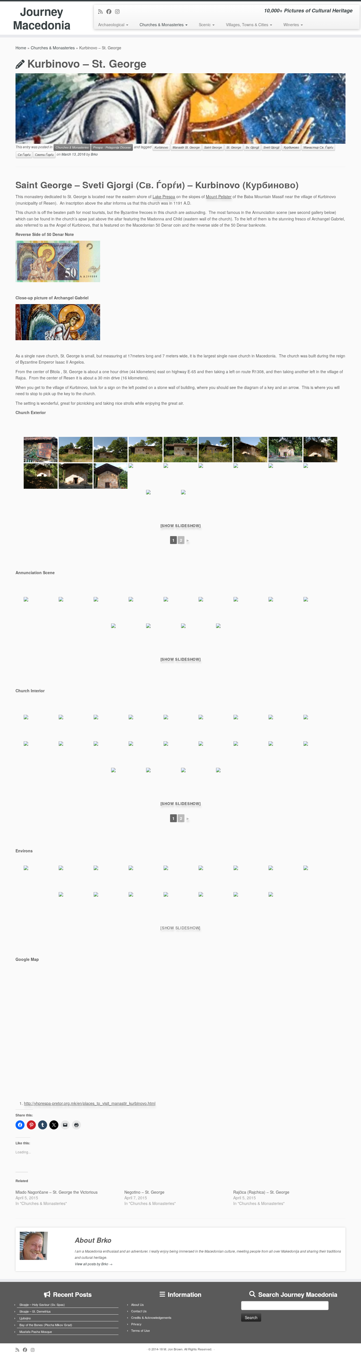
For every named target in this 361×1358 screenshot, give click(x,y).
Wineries (291, 24)
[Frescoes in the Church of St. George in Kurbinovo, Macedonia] (41, 727)
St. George (233, 147)
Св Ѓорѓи (24, 154)
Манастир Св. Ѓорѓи (318, 147)
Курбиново (291, 147)
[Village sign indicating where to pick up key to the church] (41, 449)
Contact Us (139, 1311)
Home (21, 47)
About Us (137, 1304)
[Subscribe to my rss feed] (102, 11)
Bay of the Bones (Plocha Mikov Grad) (45, 1324)
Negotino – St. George (144, 1192)
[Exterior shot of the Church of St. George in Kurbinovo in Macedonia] (76, 449)
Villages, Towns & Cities (247, 24)
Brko (94, 154)
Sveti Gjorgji (271, 147)
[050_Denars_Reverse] (58, 261)
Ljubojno (25, 1318)
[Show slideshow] (180, 525)
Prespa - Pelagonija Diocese (112, 147)
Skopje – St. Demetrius (35, 1311)
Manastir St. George (186, 147)
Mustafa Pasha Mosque (35, 1331)
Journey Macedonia (42, 18)
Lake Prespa (164, 196)
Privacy (136, 1324)
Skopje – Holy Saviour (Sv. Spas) (42, 1304)
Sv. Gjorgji (252, 147)
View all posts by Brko (94, 1263)
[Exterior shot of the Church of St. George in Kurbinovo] (110, 476)
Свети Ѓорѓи (44, 154)
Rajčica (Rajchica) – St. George (261, 1192)
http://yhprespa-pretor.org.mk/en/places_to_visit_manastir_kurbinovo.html (89, 1103)
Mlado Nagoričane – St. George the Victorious (57, 1192)
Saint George (213, 147)
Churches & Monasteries (162, 24)
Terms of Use (140, 1330)
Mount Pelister (219, 196)
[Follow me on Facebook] (110, 11)
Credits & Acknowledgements (151, 1317)
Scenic (205, 24)
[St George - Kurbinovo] (58, 321)
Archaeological (112, 24)
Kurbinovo (161, 147)
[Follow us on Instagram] (119, 11)
